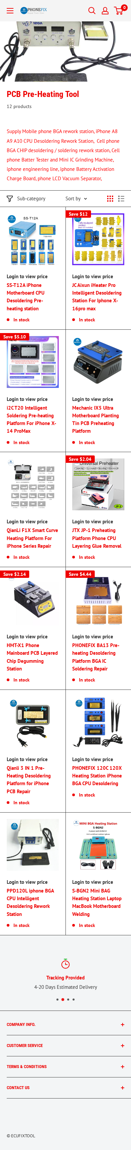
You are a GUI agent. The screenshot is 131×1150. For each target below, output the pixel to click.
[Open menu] (10, 10)
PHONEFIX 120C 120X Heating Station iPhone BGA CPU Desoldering (97, 776)
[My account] (105, 10)
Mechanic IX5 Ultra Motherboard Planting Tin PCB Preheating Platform (95, 419)
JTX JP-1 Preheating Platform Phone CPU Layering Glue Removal (96, 538)
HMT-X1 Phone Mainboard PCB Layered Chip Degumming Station (32, 657)
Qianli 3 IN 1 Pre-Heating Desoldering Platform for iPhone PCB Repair (29, 780)
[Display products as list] (121, 199)
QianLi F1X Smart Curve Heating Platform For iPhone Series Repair (32, 538)
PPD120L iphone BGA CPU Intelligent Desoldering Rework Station (30, 902)
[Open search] (92, 10)
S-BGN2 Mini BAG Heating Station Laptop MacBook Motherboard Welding (97, 902)
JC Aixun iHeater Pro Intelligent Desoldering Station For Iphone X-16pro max (97, 297)
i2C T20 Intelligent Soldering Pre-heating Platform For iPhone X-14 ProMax (31, 419)
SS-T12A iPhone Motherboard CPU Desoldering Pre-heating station (25, 297)
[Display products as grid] (110, 199)
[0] (119, 11)
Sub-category (31, 198)
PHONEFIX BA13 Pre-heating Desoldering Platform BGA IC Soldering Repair (95, 657)
